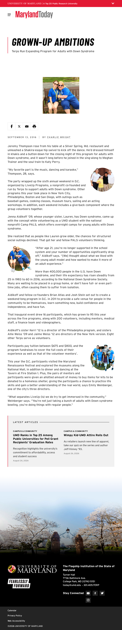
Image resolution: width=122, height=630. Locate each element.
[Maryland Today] (34, 14)
